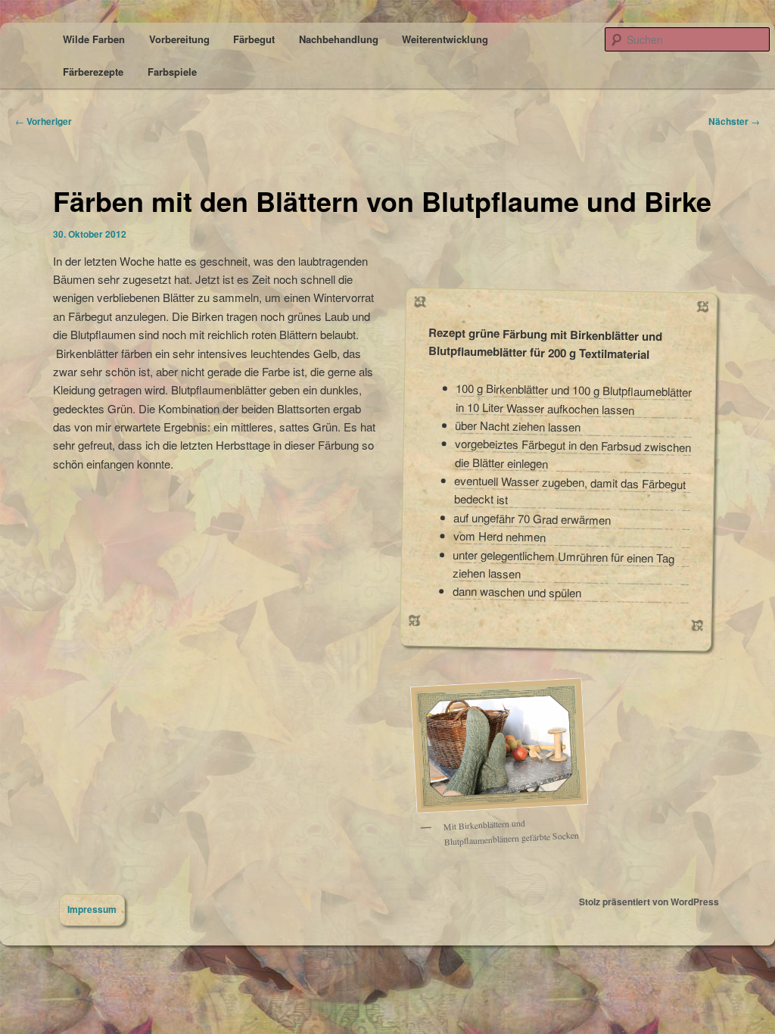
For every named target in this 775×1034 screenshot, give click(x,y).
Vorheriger (43, 121)
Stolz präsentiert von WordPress (649, 901)
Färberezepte (93, 71)
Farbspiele (172, 71)
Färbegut (254, 39)
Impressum (92, 909)
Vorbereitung (179, 39)
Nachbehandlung (338, 39)
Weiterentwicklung (445, 39)
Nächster (734, 121)
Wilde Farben (94, 39)
